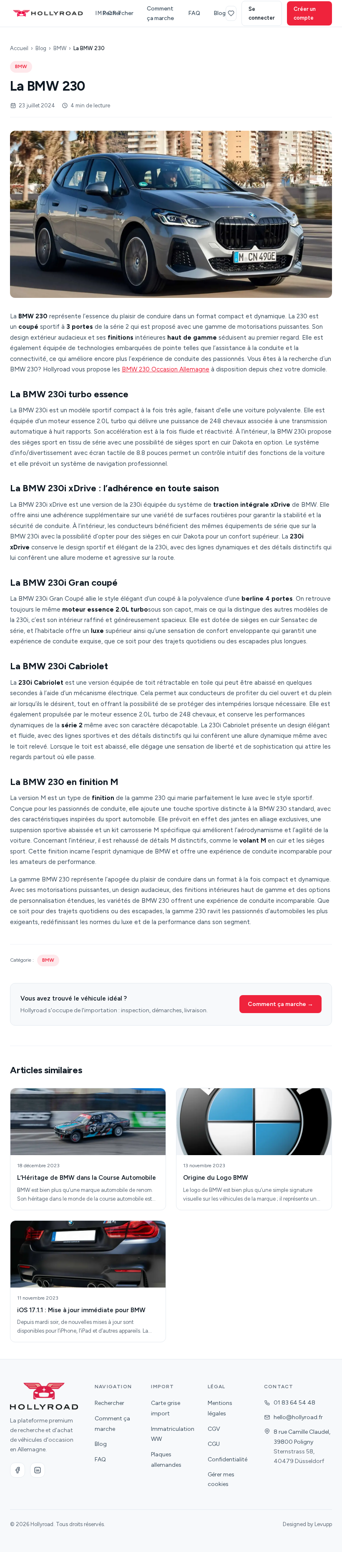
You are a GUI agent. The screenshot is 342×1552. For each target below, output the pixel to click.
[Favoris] (231, 13)
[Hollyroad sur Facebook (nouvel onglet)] (17, 1470)
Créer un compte (305, 13)
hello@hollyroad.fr (298, 1417)
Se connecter (262, 13)
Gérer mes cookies (221, 1479)
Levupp (323, 1524)
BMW (59, 48)
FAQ (194, 13)
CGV (214, 1429)
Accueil (19, 48)
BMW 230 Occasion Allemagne (165, 369)
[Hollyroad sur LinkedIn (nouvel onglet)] (37, 1470)
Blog (220, 13)
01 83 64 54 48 (294, 1402)
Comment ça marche (160, 13)
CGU (214, 1444)
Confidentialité (227, 1459)
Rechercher (117, 13)
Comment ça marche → (280, 1004)
